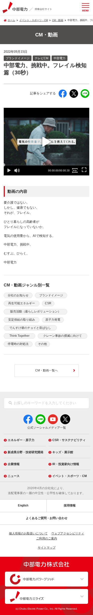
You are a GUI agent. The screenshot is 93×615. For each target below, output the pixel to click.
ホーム (11, 20)
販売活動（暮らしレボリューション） (35, 311)
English (23, 505)
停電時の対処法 (18, 344)
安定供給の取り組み (21, 319)
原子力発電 (52, 319)
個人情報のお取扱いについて (28, 533)
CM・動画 (57, 20)
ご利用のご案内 (46, 538)
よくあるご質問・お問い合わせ (46, 518)
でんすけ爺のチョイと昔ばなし (30, 328)
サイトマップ (47, 547)
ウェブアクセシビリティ (67, 533)
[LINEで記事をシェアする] (85, 93)
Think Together (19, 335)
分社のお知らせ (18, 295)
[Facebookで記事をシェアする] (62, 93)
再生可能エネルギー (21, 303)
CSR (48, 303)
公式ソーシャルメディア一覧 (46, 427)
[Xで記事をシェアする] (73, 93)
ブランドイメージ (51, 295)
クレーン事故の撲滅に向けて (62, 335)
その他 (42, 344)
